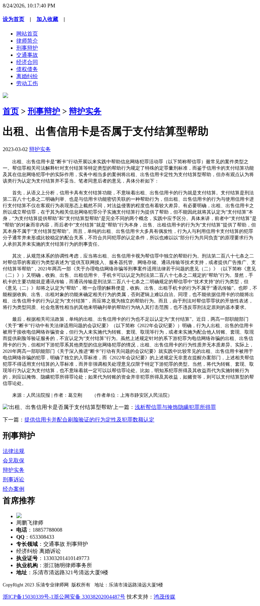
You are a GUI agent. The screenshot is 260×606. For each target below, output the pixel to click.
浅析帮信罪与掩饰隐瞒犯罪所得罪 (175, 407)
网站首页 (27, 34)
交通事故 (27, 55)
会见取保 (13, 460)
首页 (11, 111)
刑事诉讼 (13, 479)
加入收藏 (47, 19)
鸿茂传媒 (164, 597)
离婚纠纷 (27, 76)
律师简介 (27, 41)
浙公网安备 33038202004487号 (89, 597)
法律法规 (13, 451)
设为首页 (13, 19)
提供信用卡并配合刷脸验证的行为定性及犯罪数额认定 (89, 419)
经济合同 (27, 62)
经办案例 (13, 489)
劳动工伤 (27, 83)
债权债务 (27, 69)
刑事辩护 (27, 48)
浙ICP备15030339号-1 (28, 597)
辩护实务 (85, 111)
